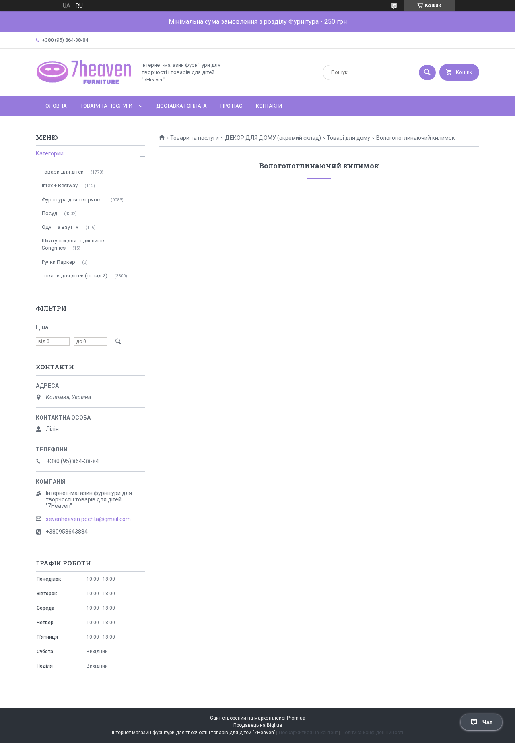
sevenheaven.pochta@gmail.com (88, 519)
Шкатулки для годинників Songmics (73, 244)
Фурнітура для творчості (73, 200)
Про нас (231, 106)
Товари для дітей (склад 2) (74, 276)
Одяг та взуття (60, 227)
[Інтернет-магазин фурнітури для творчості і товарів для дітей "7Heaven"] (84, 86)
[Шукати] (427, 72)
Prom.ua (296, 718)
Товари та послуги (106, 106)
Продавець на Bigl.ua (257, 725)
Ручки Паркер (58, 262)
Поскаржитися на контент (308, 732)
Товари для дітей (63, 172)
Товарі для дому (348, 138)
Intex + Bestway (60, 185)
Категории (50, 153)
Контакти (269, 106)
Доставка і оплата (181, 106)
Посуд (49, 213)
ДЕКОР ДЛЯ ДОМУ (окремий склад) (273, 138)
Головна (55, 106)
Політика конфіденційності (372, 732)
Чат (487, 722)
